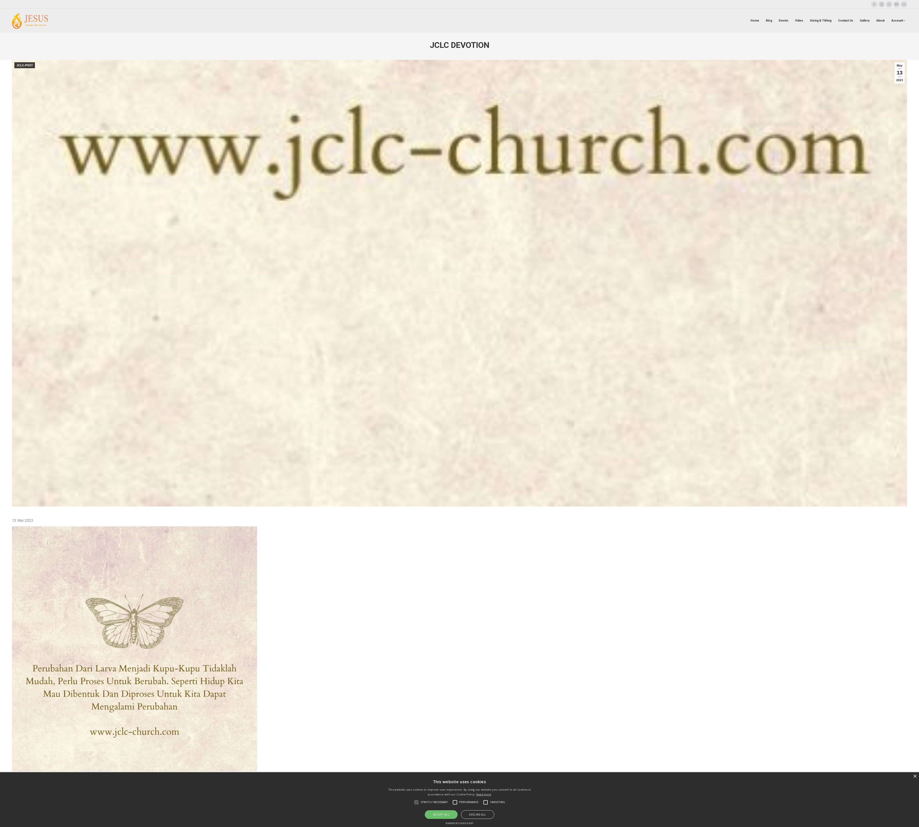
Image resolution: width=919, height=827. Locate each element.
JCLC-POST (25, 65)
